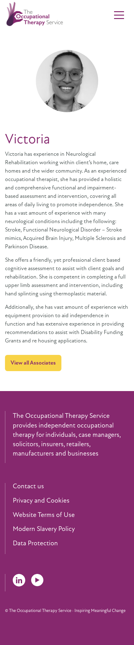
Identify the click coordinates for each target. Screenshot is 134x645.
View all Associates (33, 362)
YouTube (37, 580)
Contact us (28, 486)
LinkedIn (19, 580)
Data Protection (35, 543)
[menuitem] (71, 486)
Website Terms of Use (44, 515)
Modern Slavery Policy (44, 529)
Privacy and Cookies (41, 500)
